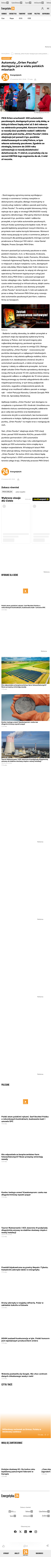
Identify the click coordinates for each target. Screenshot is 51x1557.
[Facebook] (15, 1532)
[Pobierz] (35, 79)
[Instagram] (36, 1532)
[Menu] (48, 8)
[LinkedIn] (25, 1532)
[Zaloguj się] (42, 8)
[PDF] (18, 479)
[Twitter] (20, 1532)
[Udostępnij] (47, 1545)
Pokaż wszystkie (20, 492)
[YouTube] (30, 1532)
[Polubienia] (3, 1546)
